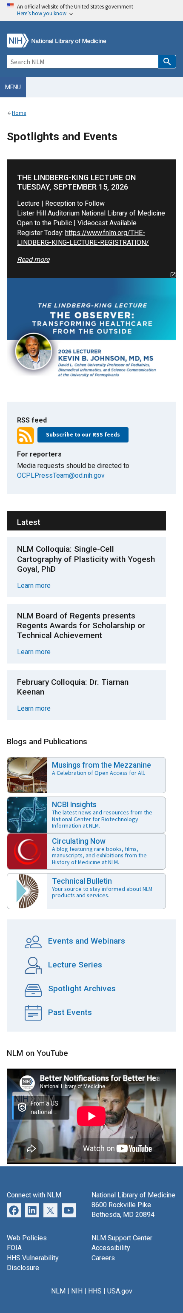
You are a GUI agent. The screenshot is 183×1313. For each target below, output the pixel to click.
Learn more (34, 585)
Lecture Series (74, 965)
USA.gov (119, 1291)
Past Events (69, 1012)
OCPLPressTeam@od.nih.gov (61, 475)
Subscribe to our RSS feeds (83, 434)
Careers (103, 1258)
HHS (95, 1291)
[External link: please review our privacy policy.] (32, 1210)
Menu (13, 87)
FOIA (14, 1248)
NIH (77, 1291)
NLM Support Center (122, 1238)
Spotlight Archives (81, 988)
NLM (58, 1291)
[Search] (167, 61)
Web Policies (27, 1238)
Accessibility (111, 1248)
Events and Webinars (85, 941)
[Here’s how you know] (91, 10)
